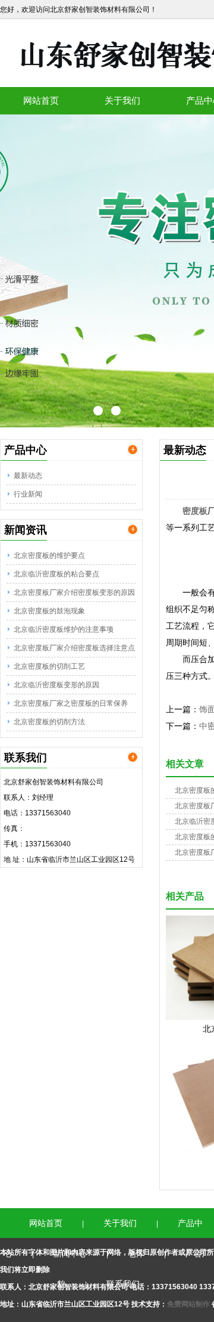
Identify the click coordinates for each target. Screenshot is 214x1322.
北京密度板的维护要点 (49, 555)
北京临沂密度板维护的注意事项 (64, 629)
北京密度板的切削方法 (49, 722)
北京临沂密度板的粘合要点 (56, 574)
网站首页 (41, 100)
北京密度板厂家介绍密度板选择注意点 (74, 648)
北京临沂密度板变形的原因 (56, 685)
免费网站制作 (189, 1304)
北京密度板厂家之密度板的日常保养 (71, 703)
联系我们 (123, 1284)
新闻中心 (70, 1253)
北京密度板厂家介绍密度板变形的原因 (74, 592)
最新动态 (28, 475)
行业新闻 (28, 494)
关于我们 (122, 100)
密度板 (194, 511)
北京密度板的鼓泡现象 (49, 611)
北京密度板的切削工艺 (49, 666)
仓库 (136, 1253)
